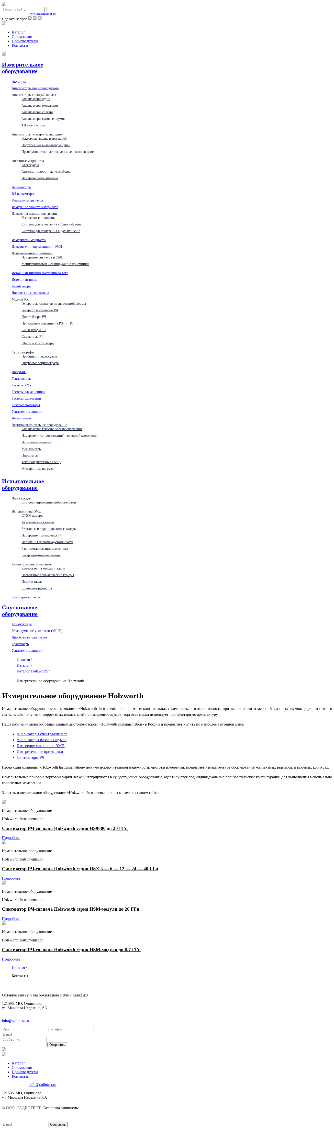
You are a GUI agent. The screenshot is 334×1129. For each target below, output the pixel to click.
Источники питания (36, 442)
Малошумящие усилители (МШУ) (37, 631)
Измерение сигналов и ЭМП (43, 257)
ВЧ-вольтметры (23, 194)
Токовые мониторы (26, 405)
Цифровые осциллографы (40, 363)
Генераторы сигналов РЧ (40, 310)
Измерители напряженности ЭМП (37, 246)
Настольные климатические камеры (48, 575)
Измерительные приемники (32, 253)
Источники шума (24, 279)
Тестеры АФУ (22, 385)
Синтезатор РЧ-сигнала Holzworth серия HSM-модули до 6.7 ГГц (71, 949)
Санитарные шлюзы (26, 597)
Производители (25, 41)
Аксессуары (30, 165)
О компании (22, 36)
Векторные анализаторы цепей (44, 138)
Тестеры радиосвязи (26, 398)
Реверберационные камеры (41, 555)
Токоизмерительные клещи (41, 462)
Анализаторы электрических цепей (38, 134)
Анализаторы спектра (37, 112)
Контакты (20, 45)
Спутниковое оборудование (20, 610)
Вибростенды (21, 498)
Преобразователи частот (29, 637)
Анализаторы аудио (36, 99)
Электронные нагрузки (39, 468)
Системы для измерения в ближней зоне (51, 224)
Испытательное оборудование (23, 484)
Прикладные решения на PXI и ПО (47, 323)
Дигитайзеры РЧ (34, 317)
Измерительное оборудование (22, 67)
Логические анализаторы (30, 293)
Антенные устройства (28, 161)
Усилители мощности (28, 412)
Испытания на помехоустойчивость (47, 542)
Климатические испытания (31, 564)
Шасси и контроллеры (38, 343)
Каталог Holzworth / (33, 671)
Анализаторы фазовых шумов (44, 119)
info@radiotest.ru (42, 14)
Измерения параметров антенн (34, 213)
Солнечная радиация (37, 588)
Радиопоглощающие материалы (45, 548)
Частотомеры (21, 418)
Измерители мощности (29, 240)
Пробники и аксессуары (39, 356)
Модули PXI (21, 299)
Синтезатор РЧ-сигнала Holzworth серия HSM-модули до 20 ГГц (70, 909)
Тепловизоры (21, 378)
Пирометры (30, 455)
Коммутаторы (22, 624)
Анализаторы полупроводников (35, 88)
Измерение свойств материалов (35, 207)
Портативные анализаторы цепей (46, 145)
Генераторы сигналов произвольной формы (54, 303)
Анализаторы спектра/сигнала (34, 95)
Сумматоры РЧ (33, 336)
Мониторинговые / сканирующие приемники (55, 264)
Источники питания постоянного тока (40, 273)
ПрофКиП (19, 372)
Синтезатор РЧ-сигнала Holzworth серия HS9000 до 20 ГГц (65, 828)
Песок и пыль (32, 581)
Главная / (24, 659)
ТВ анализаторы (33, 125)
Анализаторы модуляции (40, 105)
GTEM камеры (32, 515)
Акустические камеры (38, 522)
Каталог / (24, 665)
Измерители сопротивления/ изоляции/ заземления (59, 435)
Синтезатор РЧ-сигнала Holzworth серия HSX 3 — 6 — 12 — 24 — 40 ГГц (80, 868)
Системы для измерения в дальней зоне (51, 231)
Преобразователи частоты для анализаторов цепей (59, 152)
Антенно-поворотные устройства (46, 171)
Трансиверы (20, 644)
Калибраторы (21, 286)
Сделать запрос (14, 19)
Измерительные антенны (40, 178)
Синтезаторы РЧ (34, 330)
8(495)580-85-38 (15, 14)
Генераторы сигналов (27, 200)
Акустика (19, 81)
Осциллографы (23, 352)
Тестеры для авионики (28, 392)
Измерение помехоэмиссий (42, 535)
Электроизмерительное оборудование (39, 425)
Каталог (18, 32)
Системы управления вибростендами (49, 502)
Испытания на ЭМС (26, 511)
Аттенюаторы (21, 187)
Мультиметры (31, 449)
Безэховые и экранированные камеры (49, 529)
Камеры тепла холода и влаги (43, 568)
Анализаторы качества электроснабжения (52, 429)
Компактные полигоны (38, 218)
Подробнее (11, 838)
